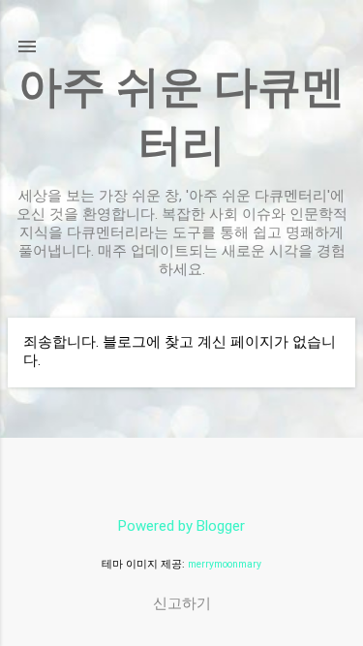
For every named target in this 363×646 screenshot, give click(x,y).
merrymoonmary (224, 564)
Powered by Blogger (181, 526)
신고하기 (182, 603)
